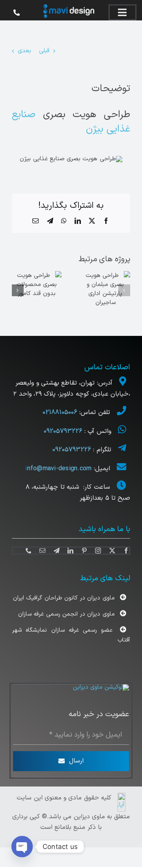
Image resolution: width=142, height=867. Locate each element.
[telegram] (57, 551)
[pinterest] (84, 551)
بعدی (24, 50)
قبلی (44, 50)
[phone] (29, 551)
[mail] (42, 551)
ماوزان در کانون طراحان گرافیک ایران (63, 598)
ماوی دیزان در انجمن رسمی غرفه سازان (66, 614)
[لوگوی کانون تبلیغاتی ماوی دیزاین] (68, 7)
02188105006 (61, 412)
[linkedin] (70, 551)
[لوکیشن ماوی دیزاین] (101, 687)
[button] (124, 290)
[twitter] (112, 551)
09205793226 (63, 431)
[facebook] (126, 551)
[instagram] (98, 551)
